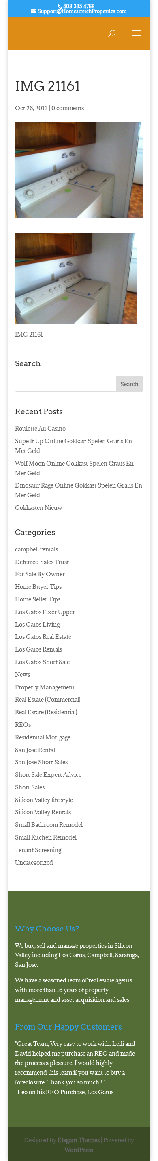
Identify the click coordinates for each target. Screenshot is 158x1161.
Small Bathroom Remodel (49, 825)
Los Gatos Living (37, 624)
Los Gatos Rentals (38, 649)
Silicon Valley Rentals (43, 812)
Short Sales (30, 787)
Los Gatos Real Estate (43, 637)
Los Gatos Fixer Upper (45, 612)
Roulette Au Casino (40, 428)
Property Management (45, 687)
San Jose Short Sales (41, 762)
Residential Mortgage (42, 737)
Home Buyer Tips (38, 586)
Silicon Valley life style (44, 800)
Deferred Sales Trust (42, 562)
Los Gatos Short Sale (42, 662)
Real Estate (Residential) (46, 712)
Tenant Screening (38, 850)
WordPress (78, 1150)
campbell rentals (36, 549)
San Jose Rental (35, 750)
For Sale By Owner (40, 574)
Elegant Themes (79, 1140)
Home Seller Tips (37, 599)
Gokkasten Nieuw (38, 508)
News (22, 674)
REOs (23, 724)
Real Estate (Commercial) (48, 699)
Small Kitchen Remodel (46, 837)
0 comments (67, 108)
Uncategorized (34, 862)
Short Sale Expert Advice (48, 774)
